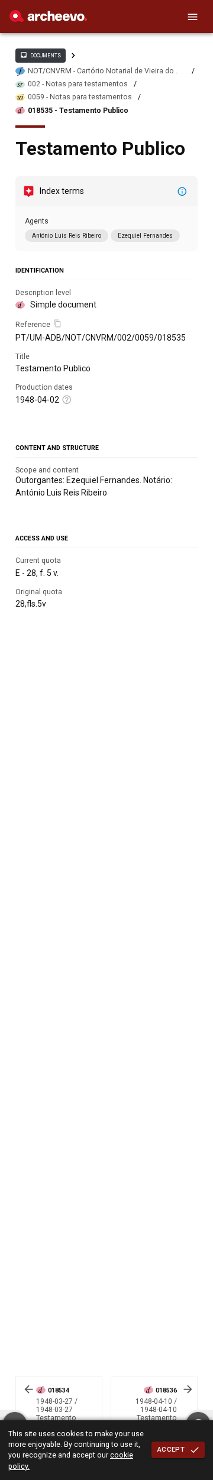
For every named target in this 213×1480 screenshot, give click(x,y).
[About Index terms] (182, 191)
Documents (40, 55)
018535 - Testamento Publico (78, 110)
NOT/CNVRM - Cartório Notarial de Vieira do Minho (101, 71)
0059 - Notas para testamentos (80, 97)
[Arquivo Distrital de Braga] (48, 19)
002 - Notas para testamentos (78, 84)
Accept (171, 1449)
